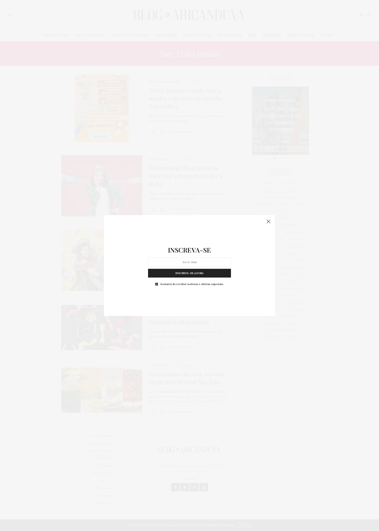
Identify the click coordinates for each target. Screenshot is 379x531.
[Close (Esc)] (268, 221)
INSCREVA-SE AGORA (189, 273)
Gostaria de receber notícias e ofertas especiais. (192, 284)
